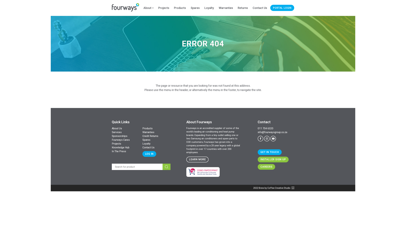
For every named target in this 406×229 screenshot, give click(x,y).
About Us (117, 128)
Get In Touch (269, 152)
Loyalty (209, 8)
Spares (195, 8)
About (147, 8)
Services (117, 132)
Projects (163, 8)
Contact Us (260, 8)
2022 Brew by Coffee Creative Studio (272, 188)
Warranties (226, 8)
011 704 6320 (265, 128)
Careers (266, 166)
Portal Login (282, 7)
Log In (149, 153)
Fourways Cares (121, 139)
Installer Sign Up (273, 159)
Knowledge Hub (120, 147)
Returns (243, 8)
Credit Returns (150, 136)
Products (180, 8)
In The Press (119, 151)
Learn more (197, 159)
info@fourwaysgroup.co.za (272, 132)
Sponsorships (119, 136)
